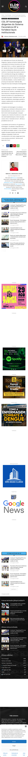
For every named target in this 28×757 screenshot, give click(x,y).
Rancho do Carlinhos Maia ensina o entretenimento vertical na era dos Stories (18, 237)
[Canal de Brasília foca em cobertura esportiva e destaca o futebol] (5, 229)
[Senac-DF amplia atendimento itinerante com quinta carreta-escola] (5, 245)
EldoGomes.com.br (8, 182)
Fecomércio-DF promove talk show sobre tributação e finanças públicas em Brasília (18, 214)
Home (2, 15)
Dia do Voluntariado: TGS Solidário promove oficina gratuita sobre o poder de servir (18, 222)
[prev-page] (2, 250)
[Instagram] (12, 192)
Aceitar (14, 741)
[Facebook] (7, 145)
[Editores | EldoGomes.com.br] (2, 36)
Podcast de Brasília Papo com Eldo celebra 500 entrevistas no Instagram (18, 612)
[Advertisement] (14, 268)
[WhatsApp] (18, 145)
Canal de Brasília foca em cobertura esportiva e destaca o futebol (17, 229)
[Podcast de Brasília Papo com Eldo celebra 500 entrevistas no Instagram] (5, 612)
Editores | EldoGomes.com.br (11, 36)
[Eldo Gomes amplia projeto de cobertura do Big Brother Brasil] (5, 620)
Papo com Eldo (18, 184)
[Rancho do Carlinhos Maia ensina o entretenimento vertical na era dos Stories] (5, 237)
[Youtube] (18, 192)
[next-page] (5, 250)
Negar (14, 745)
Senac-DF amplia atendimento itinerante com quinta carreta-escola (17, 245)
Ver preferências (14, 750)
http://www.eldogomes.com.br (14, 175)
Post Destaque (8, 15)
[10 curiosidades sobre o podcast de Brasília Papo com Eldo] (5, 605)
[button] (26, 726)
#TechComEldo (7, 188)
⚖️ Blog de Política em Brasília (13, 18)
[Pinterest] (14, 145)
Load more (13, 589)
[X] (11, 145)
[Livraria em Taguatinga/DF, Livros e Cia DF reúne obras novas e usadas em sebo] (5, 207)
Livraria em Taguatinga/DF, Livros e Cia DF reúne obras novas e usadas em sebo (18, 207)
